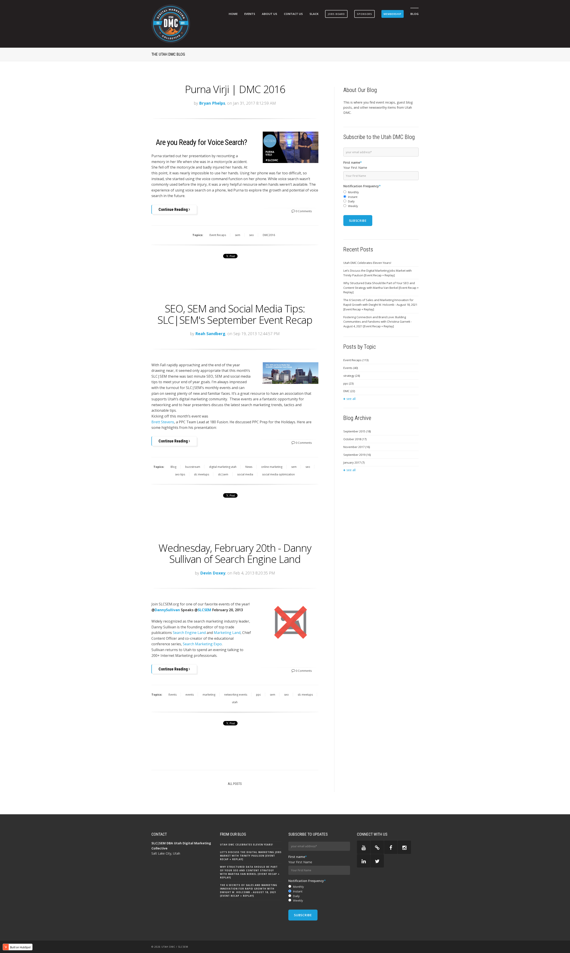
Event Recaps (218, 235)
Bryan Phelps (212, 103)
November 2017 (356, 447)
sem (237, 235)
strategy (351, 376)
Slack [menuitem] (313, 14)
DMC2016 (269, 235)
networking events (235, 694)
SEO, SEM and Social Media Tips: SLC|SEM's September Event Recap (234, 314)
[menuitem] (336, 14)
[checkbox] (381, 199)
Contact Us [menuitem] (293, 14)
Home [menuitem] (233, 14)
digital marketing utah (222, 467)
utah (235, 702)
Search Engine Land (189, 632)
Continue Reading (174, 209)
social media (245, 474)
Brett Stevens (162, 421)
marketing (209, 694)
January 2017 (353, 462)
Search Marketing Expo (202, 643)
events (189, 694)
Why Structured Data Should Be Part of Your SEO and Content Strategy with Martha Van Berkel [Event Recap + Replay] (381, 287)
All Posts (235, 784)
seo (251, 235)
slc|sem (223, 474)
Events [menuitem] (249, 14)
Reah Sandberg (210, 333)
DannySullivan (167, 609)
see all (351, 399)
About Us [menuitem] (269, 14)
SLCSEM (204, 609)
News (248, 467)
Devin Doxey (212, 573)
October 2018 (354, 439)
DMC (349, 391)
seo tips (180, 474)
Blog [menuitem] (414, 14)
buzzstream (192, 467)
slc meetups (201, 474)
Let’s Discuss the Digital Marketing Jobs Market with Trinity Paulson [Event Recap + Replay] (377, 273)
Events (173, 694)
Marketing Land (227, 632)
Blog (173, 467)
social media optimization (278, 474)
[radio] (381, 192)
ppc (258, 694)
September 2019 (357, 455)
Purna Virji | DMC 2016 (235, 89)
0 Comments (303, 211)
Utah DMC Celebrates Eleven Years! (367, 263)
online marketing (271, 467)
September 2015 (357, 431)
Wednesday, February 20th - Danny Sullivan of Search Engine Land (235, 553)
